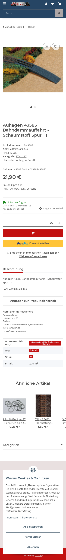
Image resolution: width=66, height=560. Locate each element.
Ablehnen (33, 546)
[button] (46, 3)
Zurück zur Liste (13, 26)
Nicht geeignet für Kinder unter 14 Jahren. (45, 343)
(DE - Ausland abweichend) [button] (18, 207)
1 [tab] (31, 107)
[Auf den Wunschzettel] (56, 46)
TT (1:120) (21, 156)
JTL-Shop (39, 555)
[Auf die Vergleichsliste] (47, 46)
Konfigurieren (33, 536)
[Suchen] (59, 13)
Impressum (12, 517)
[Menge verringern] (7, 222)
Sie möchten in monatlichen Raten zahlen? (33, 254)
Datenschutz (29, 517)
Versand (31, 188)
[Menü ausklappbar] (4, 2)
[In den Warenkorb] (5, 38)
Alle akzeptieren (33, 526)
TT (31, 357)
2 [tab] (35, 107)
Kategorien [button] (11, 445)
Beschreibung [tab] (13, 269)
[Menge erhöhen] (59, 222)
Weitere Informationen (33, 256)
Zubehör (34, 350)
